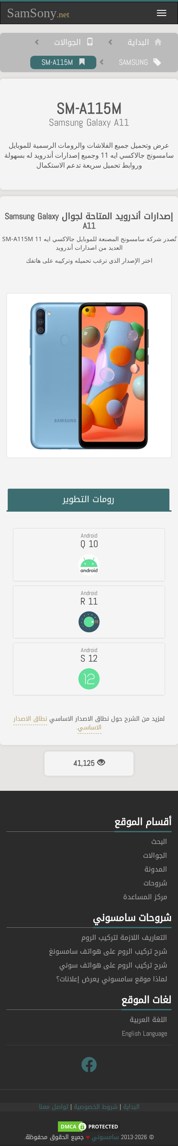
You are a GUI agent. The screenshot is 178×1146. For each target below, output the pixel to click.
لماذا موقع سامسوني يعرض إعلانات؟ (111, 979)
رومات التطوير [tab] (88, 499)
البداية (140, 43)
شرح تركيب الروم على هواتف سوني (113, 965)
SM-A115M (59, 63)
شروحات (155, 883)
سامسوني (105, 1137)
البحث (159, 841)
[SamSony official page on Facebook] (89, 1065)
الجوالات (70, 43)
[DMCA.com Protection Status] (89, 1127)
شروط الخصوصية (96, 1107)
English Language (144, 1033)
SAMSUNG (136, 63)
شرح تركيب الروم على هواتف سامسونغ (108, 951)
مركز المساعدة (145, 897)
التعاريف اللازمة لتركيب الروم (124, 937)
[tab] (89, 554)
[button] (89, 554)
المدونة (155, 869)
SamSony (38, 13)
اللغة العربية (148, 1019)
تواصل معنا (53, 1107)
